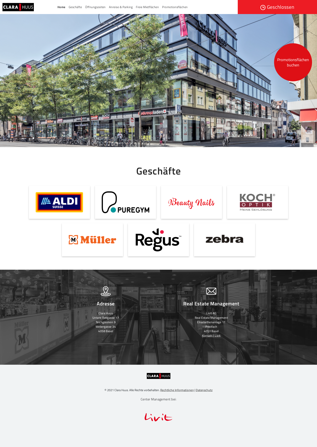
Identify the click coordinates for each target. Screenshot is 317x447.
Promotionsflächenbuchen (293, 62)
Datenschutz (204, 390)
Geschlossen (280, 7)
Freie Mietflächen (147, 7)
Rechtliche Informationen (177, 390)
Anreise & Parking (121, 7)
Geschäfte (75, 7)
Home (61, 7)
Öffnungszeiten (95, 7)
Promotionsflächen (175, 7)
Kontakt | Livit (211, 335)
